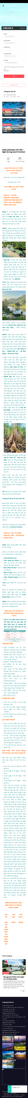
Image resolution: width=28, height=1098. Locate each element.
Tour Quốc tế (5, 1091)
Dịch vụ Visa (16, 1095)
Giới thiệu (23, 1095)
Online (16, 1087)
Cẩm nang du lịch (8, 1095)
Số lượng (6, 60)
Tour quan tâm (7, 53)
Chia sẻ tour (15, 85)
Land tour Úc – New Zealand (10, 1093)
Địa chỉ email (7, 40)
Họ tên (5, 34)
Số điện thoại (7, 47)
